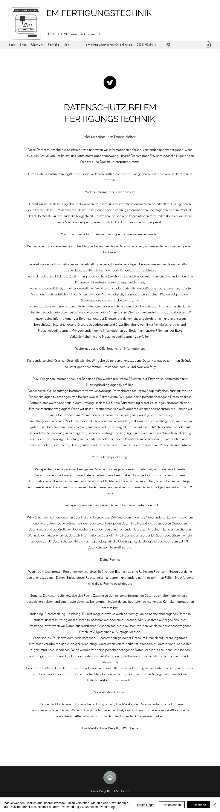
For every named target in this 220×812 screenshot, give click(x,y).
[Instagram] (168, 45)
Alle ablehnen (171, 805)
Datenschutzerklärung (100, 807)
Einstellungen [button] (146, 805)
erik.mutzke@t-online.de (172, 710)
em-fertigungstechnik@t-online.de (109, 44)
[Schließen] (214, 805)
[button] (208, 44)
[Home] (109, 777)
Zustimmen (198, 805)
